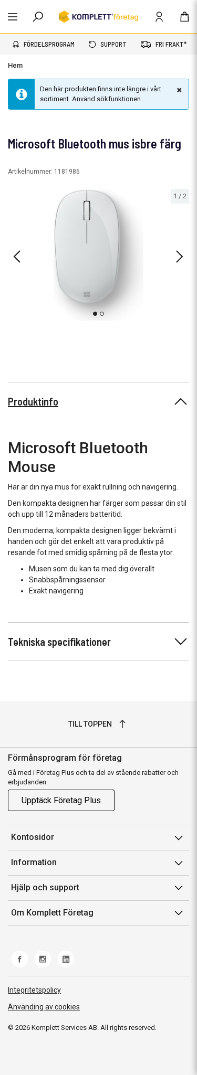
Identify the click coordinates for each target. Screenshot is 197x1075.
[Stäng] (178, 89)
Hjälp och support (45, 887)
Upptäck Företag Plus (61, 800)
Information (34, 862)
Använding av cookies (44, 1007)
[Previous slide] (16, 256)
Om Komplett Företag (52, 913)
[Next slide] (179, 256)
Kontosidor (32, 837)
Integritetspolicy (34, 990)
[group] (98, 255)
